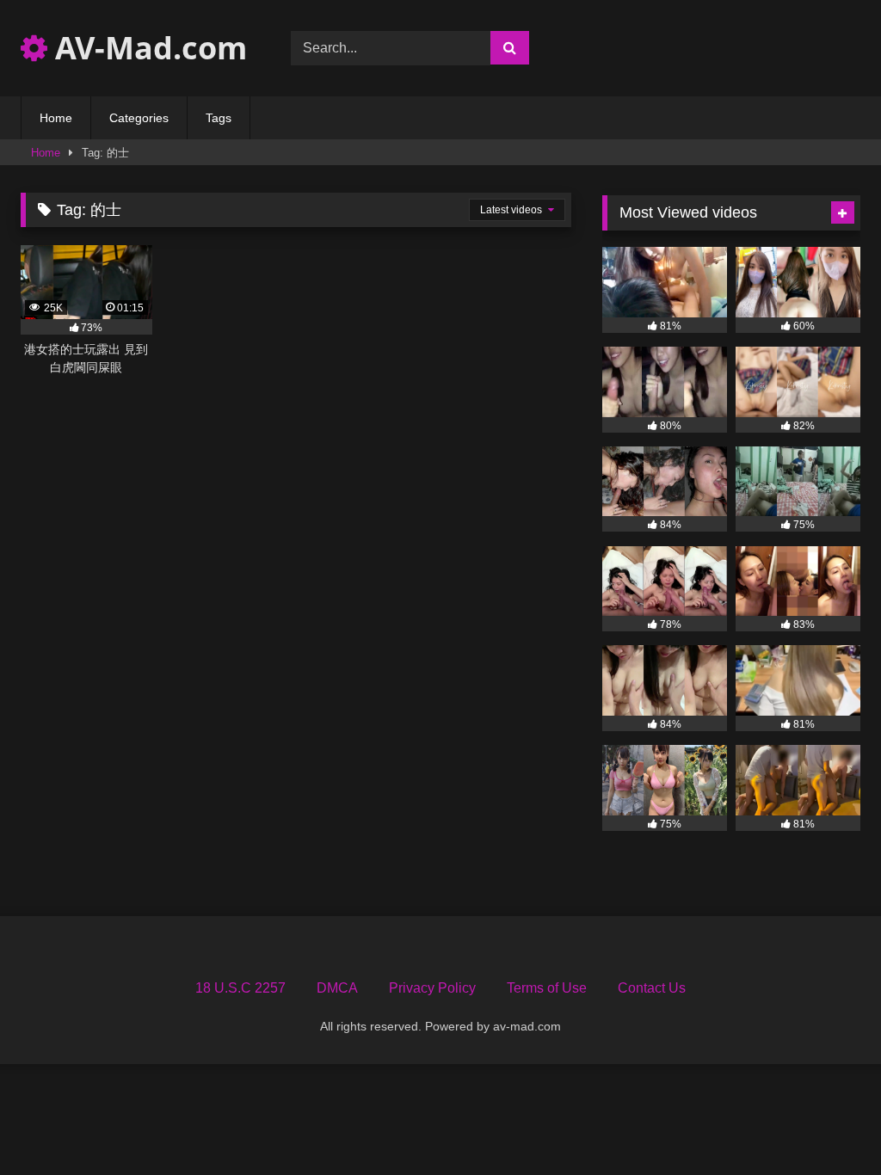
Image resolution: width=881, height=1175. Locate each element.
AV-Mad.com (147, 48)
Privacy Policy (432, 988)
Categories (139, 118)
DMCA (337, 988)
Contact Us (652, 988)
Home (56, 118)
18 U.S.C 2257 (240, 988)
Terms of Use (547, 988)
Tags (218, 118)
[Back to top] (828, 1124)
